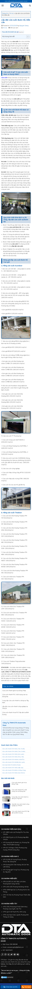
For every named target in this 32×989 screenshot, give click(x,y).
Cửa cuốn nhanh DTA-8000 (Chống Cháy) (14, 770)
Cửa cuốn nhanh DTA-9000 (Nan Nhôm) (13, 773)
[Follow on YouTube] (17, 954)
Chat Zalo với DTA (11, 987)
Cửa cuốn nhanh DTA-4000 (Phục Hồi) (13, 757)
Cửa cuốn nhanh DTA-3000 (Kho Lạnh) (13, 754)
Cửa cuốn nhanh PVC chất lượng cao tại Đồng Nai (19, 790)
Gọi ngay (27, 987)
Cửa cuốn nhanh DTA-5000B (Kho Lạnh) (13, 762)
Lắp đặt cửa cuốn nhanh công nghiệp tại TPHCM (20, 804)
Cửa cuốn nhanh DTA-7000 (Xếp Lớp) (12, 767)
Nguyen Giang (24, 25)
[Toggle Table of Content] (27, 36)
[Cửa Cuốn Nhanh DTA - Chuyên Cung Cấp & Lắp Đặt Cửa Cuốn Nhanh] (16, 6)
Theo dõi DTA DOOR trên (9, 32)
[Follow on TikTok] (8, 954)
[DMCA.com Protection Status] (7, 977)
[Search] (30, 5)
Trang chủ (5, 13)
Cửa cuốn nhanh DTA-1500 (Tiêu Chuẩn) (13, 748)
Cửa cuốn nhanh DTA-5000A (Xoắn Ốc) (13, 759)
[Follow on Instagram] (5, 954)
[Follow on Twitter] (11, 954)
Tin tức (11, 13)
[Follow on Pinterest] (14, 954)
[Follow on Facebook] (2, 954)
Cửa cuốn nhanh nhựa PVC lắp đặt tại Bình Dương (20, 812)
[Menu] (2, 5)
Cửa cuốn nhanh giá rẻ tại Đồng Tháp (14, 690)
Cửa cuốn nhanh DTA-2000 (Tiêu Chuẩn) (13, 751)
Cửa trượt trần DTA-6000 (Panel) (11, 765)
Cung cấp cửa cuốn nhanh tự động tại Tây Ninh (20, 797)
